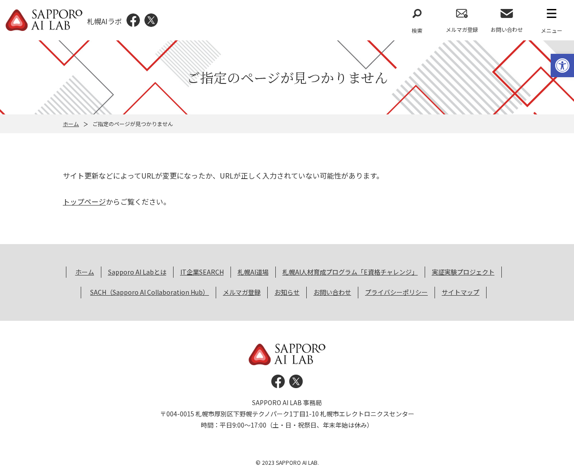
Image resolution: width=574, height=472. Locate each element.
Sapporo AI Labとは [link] (137, 271)
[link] (562, 65)
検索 (417, 30)
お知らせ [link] (287, 292)
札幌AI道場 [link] (253, 271)
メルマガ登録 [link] (462, 29)
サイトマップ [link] (460, 292)
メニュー (551, 30)
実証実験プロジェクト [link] (463, 271)
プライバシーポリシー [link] (396, 292)
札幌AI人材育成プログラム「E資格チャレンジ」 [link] (350, 271)
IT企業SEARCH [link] (202, 271)
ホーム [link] (71, 123)
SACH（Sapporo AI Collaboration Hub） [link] (149, 292)
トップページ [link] (84, 201)
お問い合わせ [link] (507, 29)
